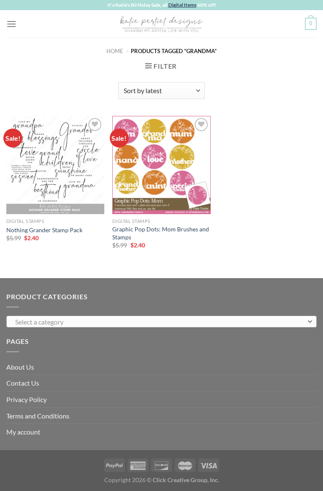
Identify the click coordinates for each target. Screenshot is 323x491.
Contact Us (22, 383)
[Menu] (11, 23)
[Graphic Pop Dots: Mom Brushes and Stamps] (161, 165)
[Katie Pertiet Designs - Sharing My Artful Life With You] (161, 23)
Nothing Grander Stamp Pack (44, 229)
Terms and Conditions (37, 416)
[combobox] (161, 321)
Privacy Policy (26, 399)
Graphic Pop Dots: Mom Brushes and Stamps (160, 233)
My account (23, 432)
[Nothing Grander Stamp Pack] (55, 165)
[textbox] (159, 322)
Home (114, 51)
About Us (20, 367)
